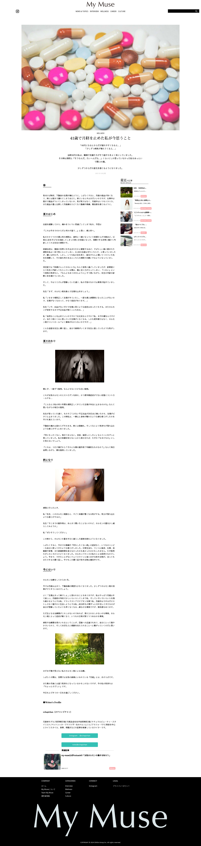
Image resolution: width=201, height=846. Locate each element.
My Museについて (48, 789)
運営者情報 (45, 796)
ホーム (43, 786)
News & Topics (82, 11)
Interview (94, 11)
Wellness (104, 11)
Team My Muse (47, 792)
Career (113, 11)
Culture (121, 11)
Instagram (93, 786)
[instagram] (17, 11)
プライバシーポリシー (121, 786)
